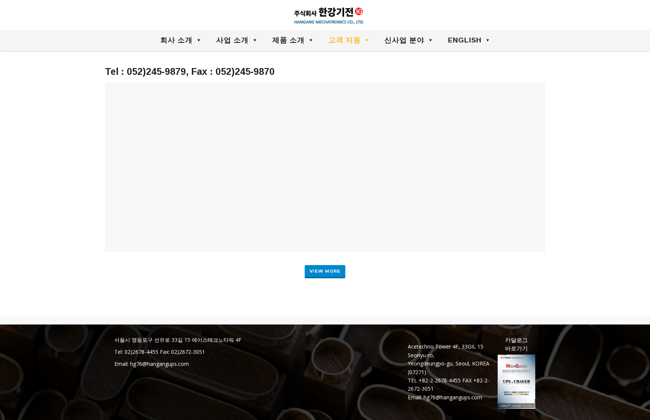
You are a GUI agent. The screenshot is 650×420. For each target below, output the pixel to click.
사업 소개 (232, 40)
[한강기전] (325, 15)
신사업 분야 (404, 40)
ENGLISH (464, 40)
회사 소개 (176, 40)
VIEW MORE (325, 271)
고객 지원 (344, 40)
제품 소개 (288, 40)
